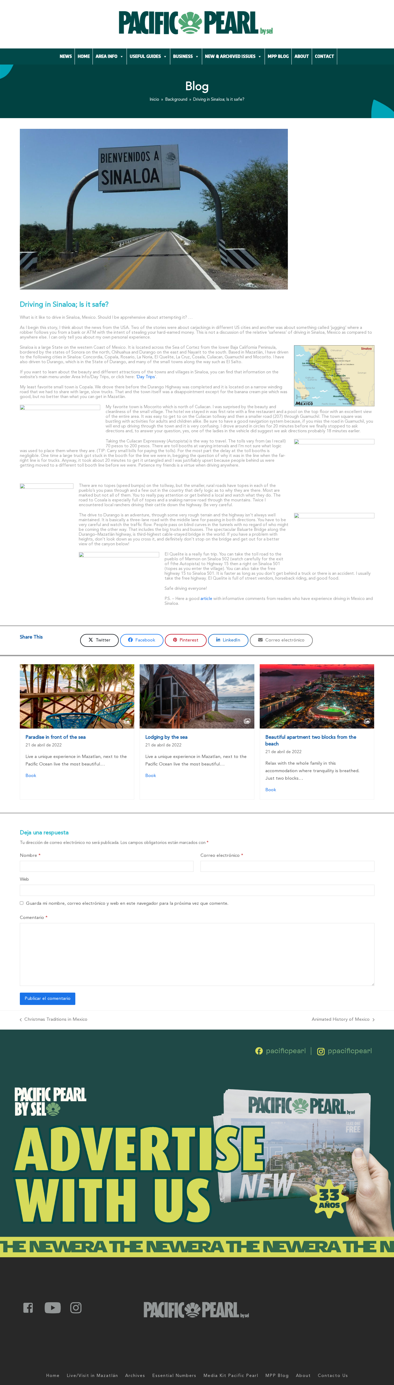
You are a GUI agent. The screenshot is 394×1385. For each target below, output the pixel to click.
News (66, 56)
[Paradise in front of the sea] (77, 696)
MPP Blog (278, 56)
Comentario (33, 917)
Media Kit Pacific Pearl (230, 1376)
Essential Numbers (174, 1376)
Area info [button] (106, 56)
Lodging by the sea (166, 737)
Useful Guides (145, 56)
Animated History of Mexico (341, 1019)
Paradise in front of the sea (55, 737)
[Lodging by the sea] (197, 696)
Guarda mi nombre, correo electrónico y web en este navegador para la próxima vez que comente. (127, 903)
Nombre (30, 855)
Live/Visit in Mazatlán (92, 1376)
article (206, 599)
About (302, 56)
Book (30, 776)
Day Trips (146, 377)
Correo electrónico (221, 855)
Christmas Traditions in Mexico (54, 1019)
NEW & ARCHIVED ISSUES (230, 56)
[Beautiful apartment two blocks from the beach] (317, 696)
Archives (135, 1376)
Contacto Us (333, 1376)
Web (24, 879)
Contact (324, 56)
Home (84, 56)
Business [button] (183, 56)
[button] (99, 640)
